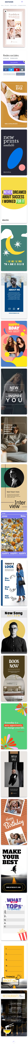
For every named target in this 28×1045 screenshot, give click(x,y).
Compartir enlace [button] (20, 74)
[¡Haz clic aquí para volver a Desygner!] (9, 3)
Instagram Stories (22, 5)
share (14, 67)
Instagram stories (14, 58)
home (2, 5)
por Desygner (6, 58)
